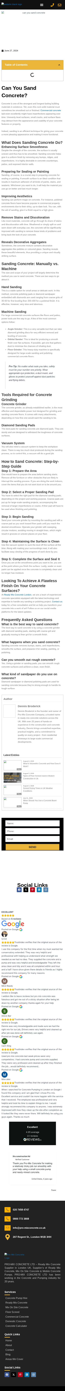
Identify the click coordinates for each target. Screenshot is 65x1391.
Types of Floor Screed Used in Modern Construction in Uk (39, 777)
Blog (19, 769)
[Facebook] (20, 747)
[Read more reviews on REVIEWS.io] (32, 1140)
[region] (32, 1168)
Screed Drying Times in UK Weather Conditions (38, 789)
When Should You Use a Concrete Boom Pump (40, 802)
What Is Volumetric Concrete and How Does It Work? (41, 765)
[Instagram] (27, 747)
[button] (41, 4)
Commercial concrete (51, 110)
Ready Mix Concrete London (17, 595)
